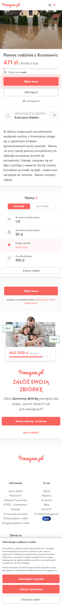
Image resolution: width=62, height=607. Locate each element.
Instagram (26, 466)
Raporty (46, 495)
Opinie (46, 491)
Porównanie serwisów (16, 513)
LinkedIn (35, 466)
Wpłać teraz (31, 81)
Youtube (55, 466)
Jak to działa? (31, 432)
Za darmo (46, 500)
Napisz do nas (31, 303)
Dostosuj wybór (31, 599)
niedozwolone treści (44, 299)
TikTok (45, 466)
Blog (46, 504)
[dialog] (31, 572)
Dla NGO (46, 509)
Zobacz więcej (31, 270)
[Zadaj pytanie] (54, 115)
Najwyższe (42, 206)
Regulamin (15, 495)
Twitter (16, 466)
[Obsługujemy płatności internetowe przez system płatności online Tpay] (46, 518)
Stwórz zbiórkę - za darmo (31, 421)
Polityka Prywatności (15, 500)
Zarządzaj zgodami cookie (15, 523)
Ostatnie (19, 206)
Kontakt (15, 509)
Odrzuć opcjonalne (31, 589)
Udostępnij (31, 92)
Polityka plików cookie (15, 518)
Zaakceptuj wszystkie (31, 579)
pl (50, 5)
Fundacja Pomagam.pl (46, 513)
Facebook (6, 466)
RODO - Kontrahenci (15, 504)
